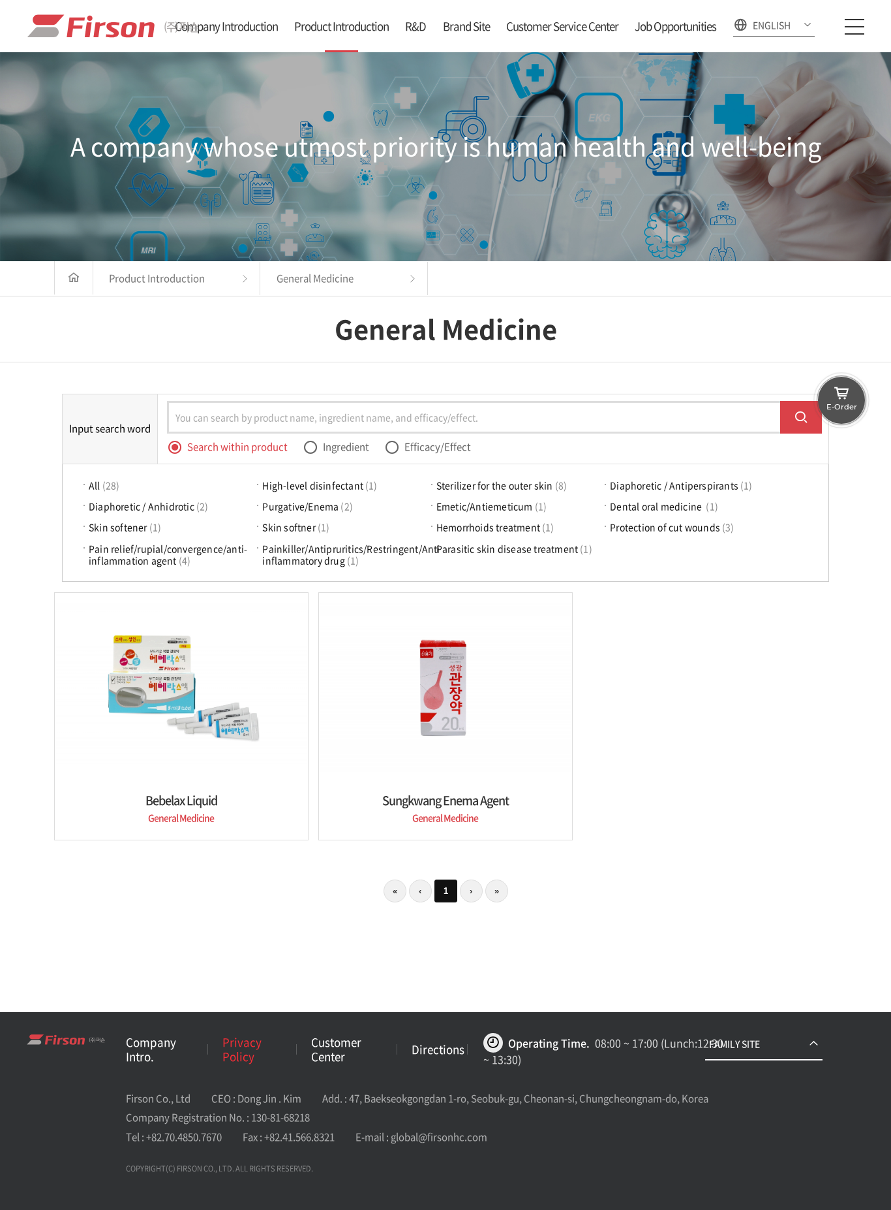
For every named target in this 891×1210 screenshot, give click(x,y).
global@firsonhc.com (439, 1137)
